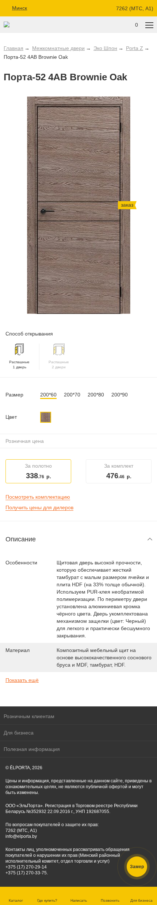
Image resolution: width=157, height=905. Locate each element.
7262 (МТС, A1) (134, 8)
